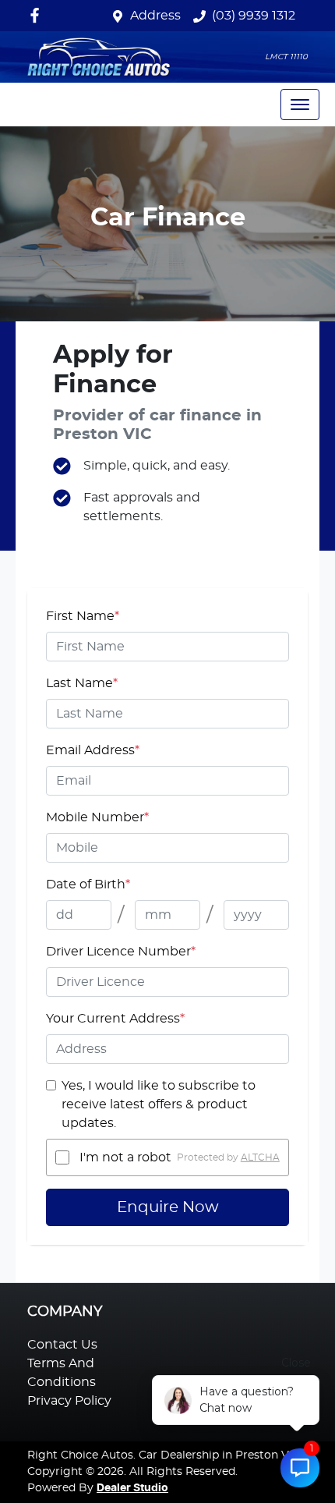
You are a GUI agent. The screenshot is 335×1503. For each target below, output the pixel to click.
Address (155, 15)
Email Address (92, 750)
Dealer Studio (132, 1488)
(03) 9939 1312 (253, 15)
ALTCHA (260, 1157)
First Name (82, 616)
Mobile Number (97, 817)
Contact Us (62, 1344)
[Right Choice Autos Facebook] (37, 15)
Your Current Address (115, 1018)
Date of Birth (88, 884)
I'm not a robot (125, 1157)
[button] (299, 104)
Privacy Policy (69, 1401)
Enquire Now (168, 1207)
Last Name (82, 683)
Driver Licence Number (121, 951)
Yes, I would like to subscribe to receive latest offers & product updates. (159, 1104)
